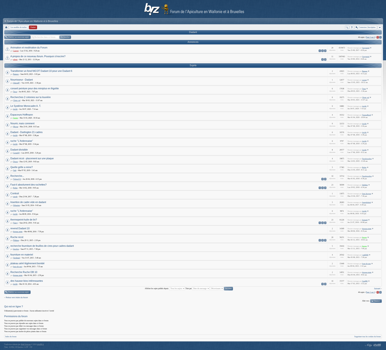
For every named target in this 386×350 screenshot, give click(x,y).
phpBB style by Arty (368, 345)
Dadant (193, 32)
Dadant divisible (19, 149)
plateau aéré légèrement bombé (27, 263)
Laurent (16, 51)
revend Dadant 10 (20, 228)
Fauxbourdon (367, 159)
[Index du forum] (6, 27)
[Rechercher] (347, 27)
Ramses (16, 74)
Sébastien (16, 205)
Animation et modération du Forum (28, 47)
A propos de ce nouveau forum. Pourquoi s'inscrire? (37, 56)
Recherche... (17, 176)
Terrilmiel (16, 258)
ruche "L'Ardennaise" (21, 141)
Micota (15, 127)
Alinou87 (16, 83)
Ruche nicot (16, 237)
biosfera (16, 249)
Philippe (16, 240)
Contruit (14, 193)
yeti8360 (365, 255)
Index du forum (10, 337)
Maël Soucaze (26, 344)
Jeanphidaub (366, 202)
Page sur (370, 37)
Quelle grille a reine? (21, 167)
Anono (15, 118)
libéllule (365, 185)
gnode (15, 197)
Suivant (377, 289)
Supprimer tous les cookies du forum (367, 337)
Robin (364, 167)
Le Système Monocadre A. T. (25, 106)
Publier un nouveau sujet (18, 37)
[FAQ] (352, 27)
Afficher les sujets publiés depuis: (157, 288)
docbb (15, 109)
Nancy (15, 223)
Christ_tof (16, 100)
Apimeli (365, 220)
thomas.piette (17, 232)
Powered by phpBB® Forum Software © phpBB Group (377, 345)
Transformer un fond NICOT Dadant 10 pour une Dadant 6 (41, 71)
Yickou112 (17, 179)
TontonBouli (366, 115)
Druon (15, 162)
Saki (14, 170)
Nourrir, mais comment (22, 123)
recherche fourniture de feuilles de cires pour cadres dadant (42, 246)
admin (15, 60)
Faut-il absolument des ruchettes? (28, 184)
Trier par (188, 288)
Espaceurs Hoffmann (21, 114)
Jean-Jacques (366, 194)
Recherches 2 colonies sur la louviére (30, 97)
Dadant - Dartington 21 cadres (26, 132)
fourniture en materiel (21, 254)
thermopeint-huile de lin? (23, 219)
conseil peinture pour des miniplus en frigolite (34, 88)
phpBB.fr (40, 344)
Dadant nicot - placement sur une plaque (32, 158)
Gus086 (365, 281)
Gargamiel (365, 48)
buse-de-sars (17, 267)
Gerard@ (16, 153)
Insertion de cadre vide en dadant (28, 202)
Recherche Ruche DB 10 (23, 272)
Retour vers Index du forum (17, 297)
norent (364, 80)
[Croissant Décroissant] (221, 288)
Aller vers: (366, 301)
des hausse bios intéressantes (26, 281)
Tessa (15, 92)
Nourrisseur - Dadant (21, 79)
